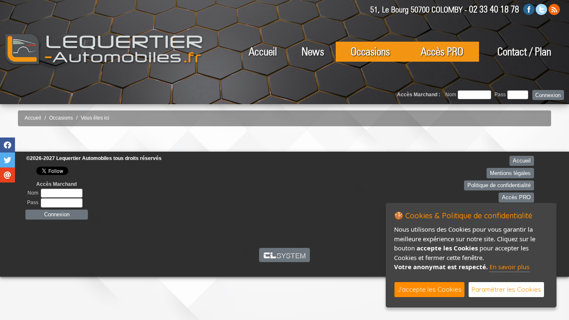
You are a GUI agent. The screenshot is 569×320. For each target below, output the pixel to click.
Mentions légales (510, 173)
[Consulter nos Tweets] (541, 8)
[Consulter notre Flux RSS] (554, 8)
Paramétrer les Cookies (506, 289)
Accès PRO (442, 51)
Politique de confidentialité (499, 185)
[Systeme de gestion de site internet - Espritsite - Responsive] (284, 255)
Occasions (370, 51)
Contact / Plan (524, 51)
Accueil (263, 51)
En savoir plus (509, 266)
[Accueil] (104, 49)
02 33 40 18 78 (494, 9)
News (313, 51)
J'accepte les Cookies (429, 289)
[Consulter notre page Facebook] (529, 8)
